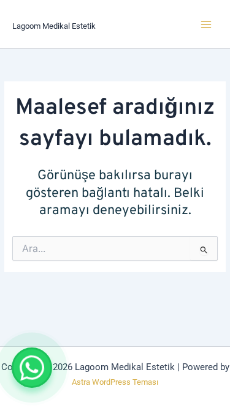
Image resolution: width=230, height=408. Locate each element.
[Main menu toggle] (206, 23)
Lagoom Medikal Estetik (54, 26)
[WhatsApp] (32, 367)
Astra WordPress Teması (115, 382)
